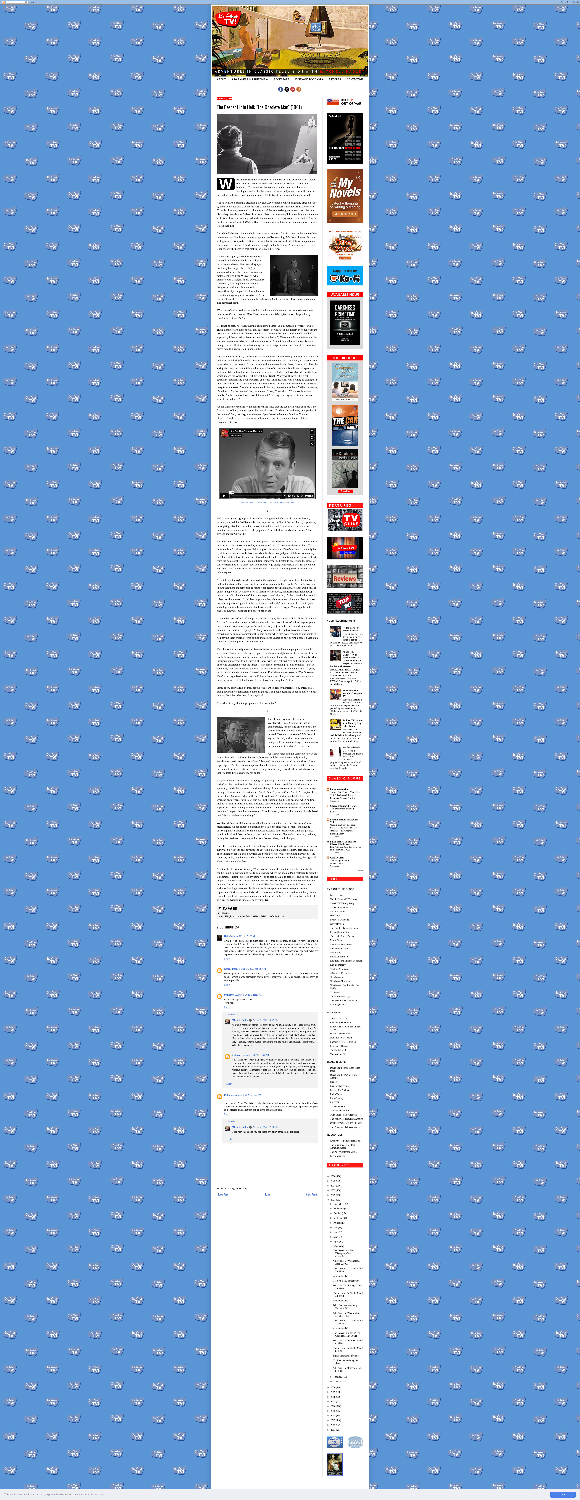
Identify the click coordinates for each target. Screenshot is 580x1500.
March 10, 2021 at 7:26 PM (242, 936)
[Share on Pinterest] (230, 909)
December (339, 1204)
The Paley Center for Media (343, 1152)
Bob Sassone (336, 895)
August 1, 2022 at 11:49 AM (249, 995)
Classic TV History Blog (342, 903)
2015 (333, 1411)
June (336, 1232)
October (338, 1213)
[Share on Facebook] (225, 909)
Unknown (229, 995)
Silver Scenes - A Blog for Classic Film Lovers (343, 842)
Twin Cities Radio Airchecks (344, 1114)
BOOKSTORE (281, 79)
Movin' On (335, 952)
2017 (333, 1401)
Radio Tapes (336, 1094)
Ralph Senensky (338, 964)
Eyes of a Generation (340, 919)
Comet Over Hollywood (341, 907)
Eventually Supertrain (340, 1022)
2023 (333, 1190)
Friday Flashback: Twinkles (346, 1355)
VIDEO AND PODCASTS (309, 79)
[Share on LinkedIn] (235, 909)
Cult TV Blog (337, 857)
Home (267, 1194)
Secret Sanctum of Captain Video (344, 820)
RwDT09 (334, 1102)
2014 (333, 1415)
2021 (333, 1200)
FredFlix (334, 1082)
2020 (333, 1387)
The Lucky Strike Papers (342, 936)
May (336, 1237)
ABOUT (221, 79)
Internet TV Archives (340, 1090)
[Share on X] (220, 909)
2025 (333, 1181)
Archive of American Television (345, 1140)
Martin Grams (336, 940)
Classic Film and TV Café (343, 806)
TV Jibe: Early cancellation (346, 1280)
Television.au (336, 977)
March (337, 1246)
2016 (333, 1406)
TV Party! (335, 992)
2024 (333, 1185)
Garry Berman (337, 924)
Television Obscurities (340, 981)
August (337, 1222)
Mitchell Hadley (240, 1020)
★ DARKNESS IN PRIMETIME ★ (249, 79)
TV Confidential (338, 1050)
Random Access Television (343, 1042)
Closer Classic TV (339, 1018)
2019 (333, 1392)
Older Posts (311, 1194)
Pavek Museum (337, 1156)
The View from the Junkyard (344, 1000)
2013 (333, 1420)
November (339, 1208)
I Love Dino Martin (339, 932)
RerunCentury (337, 1098)
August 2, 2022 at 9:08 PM (265, 1127)
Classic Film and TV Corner (343, 899)
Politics (264, 916)
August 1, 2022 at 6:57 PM (248, 1095)
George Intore (231, 969)
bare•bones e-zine (339, 789)
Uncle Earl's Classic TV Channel (346, 1123)
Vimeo (291, 502)
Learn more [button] (97, 1494)
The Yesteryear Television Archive (346, 1119)
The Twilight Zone (276, 916)
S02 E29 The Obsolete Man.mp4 (254, 502)
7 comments (223, 912)
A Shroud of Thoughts (340, 973)
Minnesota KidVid (339, 948)
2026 (333, 1176)
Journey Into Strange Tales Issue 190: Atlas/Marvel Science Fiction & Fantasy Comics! (345, 795)
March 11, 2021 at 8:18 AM (252, 969)
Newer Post (223, 1194)
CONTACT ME (355, 79)
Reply (227, 959)
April (336, 1241)
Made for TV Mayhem (341, 1037)
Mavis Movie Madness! (341, 944)
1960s (226, 916)
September (339, 1218)
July (336, 1227)
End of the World (253, 916)
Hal (226, 936)
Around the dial (340, 1276)
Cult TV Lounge (338, 911)
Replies (231, 1014)
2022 (333, 1195)
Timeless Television (339, 1110)
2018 (333, 1397)
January (338, 1381)
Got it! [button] (563, 1494)
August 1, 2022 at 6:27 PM (265, 1020)
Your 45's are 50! (338, 1054)
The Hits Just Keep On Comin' (344, 928)
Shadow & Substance (340, 969)
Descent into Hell (237, 916)
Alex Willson (279, 502)
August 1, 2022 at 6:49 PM (256, 1055)
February (338, 1377)
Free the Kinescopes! (340, 1086)
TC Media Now (337, 1106)
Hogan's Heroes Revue (341, 1033)
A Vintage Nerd (337, 1004)
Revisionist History (339, 1046)
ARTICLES (335, 79)
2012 (333, 1425)
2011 (333, 1429)
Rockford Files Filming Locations (346, 960)
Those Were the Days (340, 996)
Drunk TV (335, 915)
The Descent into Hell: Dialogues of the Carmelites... (344, 1253)
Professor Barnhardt (339, 956)
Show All (359, 870)
